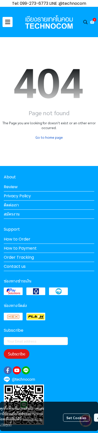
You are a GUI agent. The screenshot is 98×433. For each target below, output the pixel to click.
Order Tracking (19, 257)
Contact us (15, 266)
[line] (26, 370)
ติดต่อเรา (11, 205)
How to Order (17, 239)
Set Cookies (76, 417)
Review (11, 187)
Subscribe (16, 353)
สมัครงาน (12, 214)
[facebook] (8, 370)
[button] (85, 22)
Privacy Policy (17, 196)
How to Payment (20, 248)
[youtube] (17, 370)
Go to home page (49, 137)
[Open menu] (8, 22)
